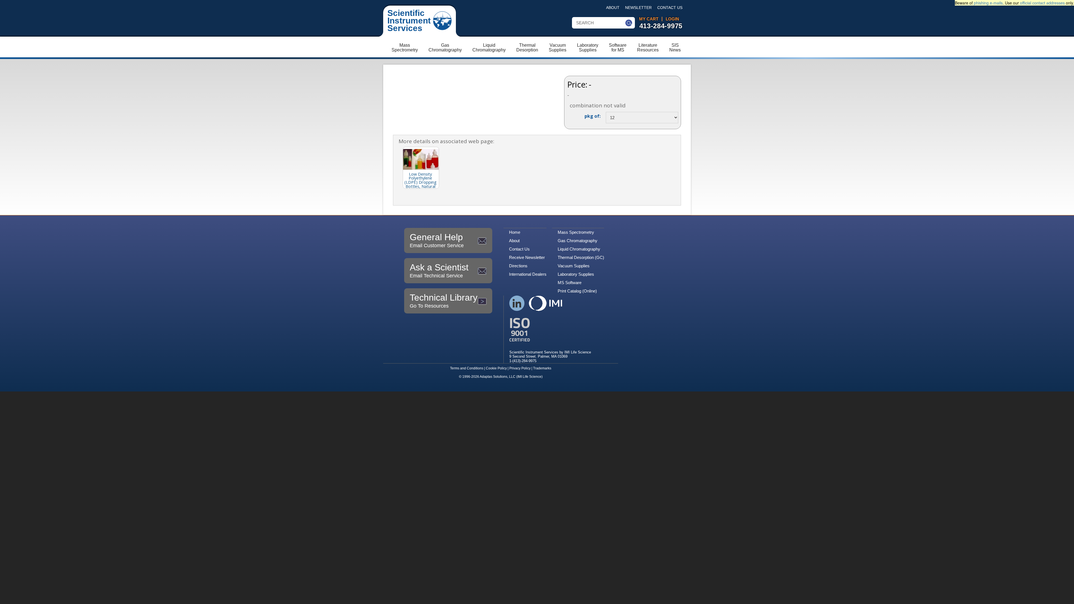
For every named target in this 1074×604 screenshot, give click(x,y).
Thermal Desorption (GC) (581, 257)
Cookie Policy (496, 368)
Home (514, 232)
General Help (437, 240)
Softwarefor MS (617, 47)
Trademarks (542, 368)
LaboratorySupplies (587, 47)
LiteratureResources (648, 47)
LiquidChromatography (489, 47)
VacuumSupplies (557, 47)
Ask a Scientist (439, 270)
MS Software (569, 282)
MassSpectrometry (405, 47)
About (613, 8)
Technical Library (443, 300)
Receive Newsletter (527, 257)
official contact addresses (1042, 3)
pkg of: (592, 116)
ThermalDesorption (527, 47)
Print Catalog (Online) (577, 291)
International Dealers (528, 274)
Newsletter (638, 8)
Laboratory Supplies (576, 274)
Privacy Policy (520, 368)
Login (672, 19)
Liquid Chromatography (579, 249)
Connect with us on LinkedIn (517, 303)
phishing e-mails (988, 3)
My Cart (648, 19)
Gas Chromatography (577, 240)
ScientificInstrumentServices (409, 20)
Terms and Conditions (466, 368)
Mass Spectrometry (576, 232)
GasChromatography (445, 47)
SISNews (675, 47)
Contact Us (669, 8)
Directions (518, 265)
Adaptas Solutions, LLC (497, 377)
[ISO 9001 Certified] (550, 330)
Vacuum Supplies (574, 265)
